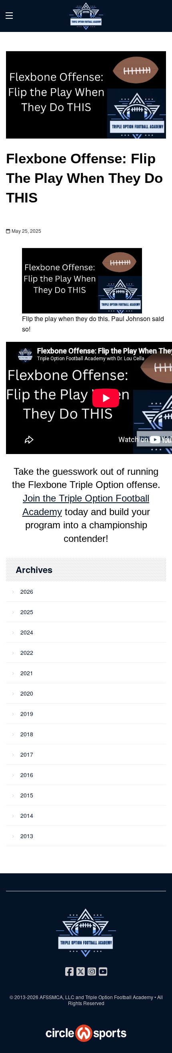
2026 (26, 591)
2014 (26, 815)
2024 (26, 632)
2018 (26, 734)
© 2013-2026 (25, 997)
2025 (26, 612)
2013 (26, 836)
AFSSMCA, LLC (57, 997)
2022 (26, 652)
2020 (26, 693)
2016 (26, 775)
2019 (26, 714)
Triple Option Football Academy (119, 997)
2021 (26, 673)
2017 (26, 754)
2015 (26, 795)
